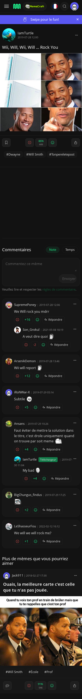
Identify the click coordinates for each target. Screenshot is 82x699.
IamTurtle (26, 33)
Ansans (19, 423)
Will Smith (35, 154)
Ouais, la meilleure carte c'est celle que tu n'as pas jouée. (39, 587)
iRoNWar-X (22, 392)
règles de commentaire (58, 289)
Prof (49, 672)
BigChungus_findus (28, 495)
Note (52, 249)
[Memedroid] (17, 6)
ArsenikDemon (25, 361)
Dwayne (14, 154)
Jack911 (17, 575)
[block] (76, 35)
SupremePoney (25, 305)
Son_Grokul (31, 329)
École (34, 672)
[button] (64, 6)
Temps (70, 249)
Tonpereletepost (62, 154)
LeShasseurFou (25, 526)
